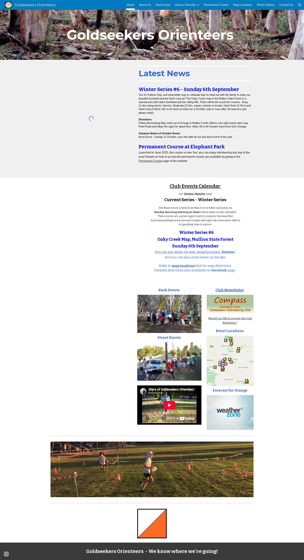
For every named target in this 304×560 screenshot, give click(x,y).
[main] (152, 35)
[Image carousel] (152, 469)
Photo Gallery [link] (266, 5)
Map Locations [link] (242, 5)
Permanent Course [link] (216, 5)
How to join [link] (163, 5)
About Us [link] (145, 5)
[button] (300, 5)
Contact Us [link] (286, 5)
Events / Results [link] (185, 5)
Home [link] (130, 5)
